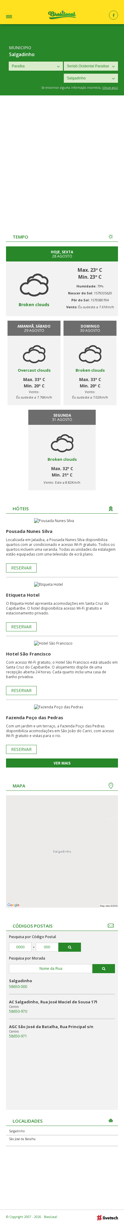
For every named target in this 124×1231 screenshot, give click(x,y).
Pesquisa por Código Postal (32, 936)
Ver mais (62, 763)
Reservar (21, 568)
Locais (17, 17)
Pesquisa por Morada (27, 958)
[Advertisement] (62, 160)
